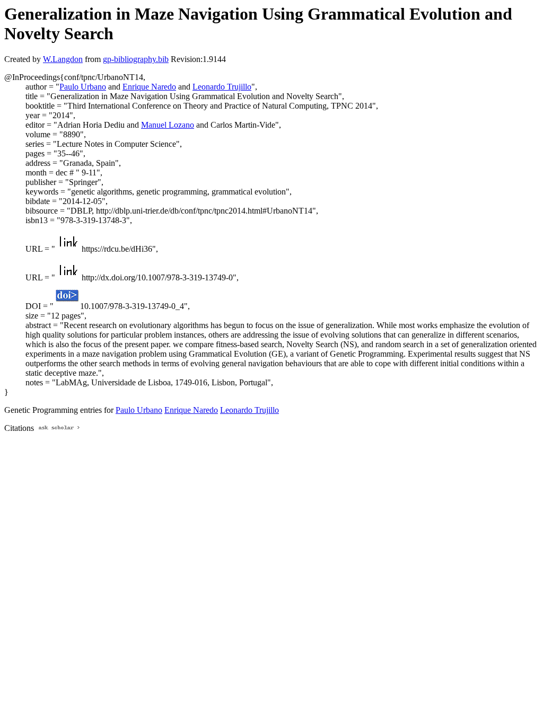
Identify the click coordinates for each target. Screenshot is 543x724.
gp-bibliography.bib (136, 59)
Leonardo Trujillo (221, 86)
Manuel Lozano (167, 124)
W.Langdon (63, 59)
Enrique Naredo (149, 86)
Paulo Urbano (82, 86)
